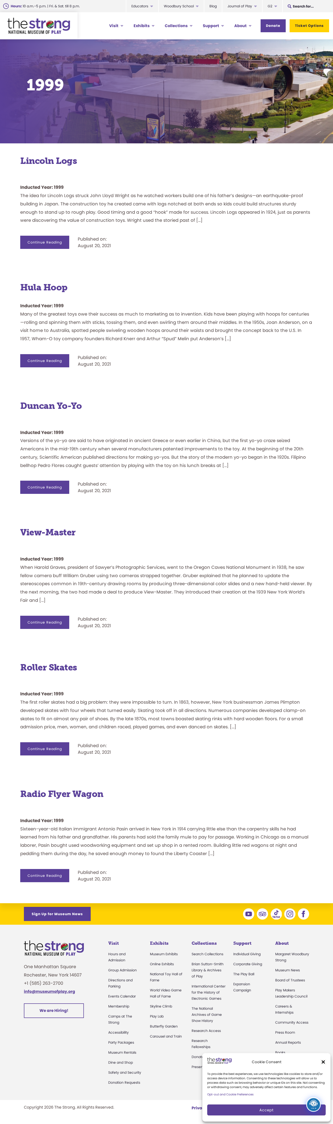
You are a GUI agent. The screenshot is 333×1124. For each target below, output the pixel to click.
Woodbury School (179, 6)
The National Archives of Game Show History (207, 1014)
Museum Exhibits (164, 954)
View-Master (48, 532)
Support (211, 26)
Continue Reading (48, 244)
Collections (176, 26)
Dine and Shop (120, 1062)
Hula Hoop (44, 287)
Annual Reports (288, 1042)
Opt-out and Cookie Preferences (230, 1094)
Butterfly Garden (164, 1026)
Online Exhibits (162, 964)
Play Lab (157, 1016)
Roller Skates (48, 667)
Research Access (206, 1030)
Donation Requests (124, 1082)
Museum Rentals (122, 1052)
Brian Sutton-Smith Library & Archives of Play (208, 970)
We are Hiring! (53, 1010)
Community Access (291, 1022)
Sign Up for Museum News (57, 914)
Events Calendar (122, 996)
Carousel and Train (166, 1036)
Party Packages (121, 1042)
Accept (266, 1110)
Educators (139, 6)
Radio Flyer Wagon (61, 794)
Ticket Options (309, 25)
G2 (270, 6)
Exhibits (142, 26)
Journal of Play (239, 6)
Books (280, 1052)
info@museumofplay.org (49, 991)
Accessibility (118, 1032)
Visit (113, 26)
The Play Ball (243, 974)
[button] (323, 1062)
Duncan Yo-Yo (51, 406)
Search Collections (207, 954)
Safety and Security (124, 1072)
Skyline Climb (161, 1006)
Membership (118, 1006)
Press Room (285, 1032)
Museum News (287, 970)
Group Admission (122, 970)
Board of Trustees (290, 980)
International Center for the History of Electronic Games (208, 992)
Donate (273, 25)
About (240, 26)
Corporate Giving (247, 964)
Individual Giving (247, 954)
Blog (213, 6)
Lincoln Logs (48, 161)
